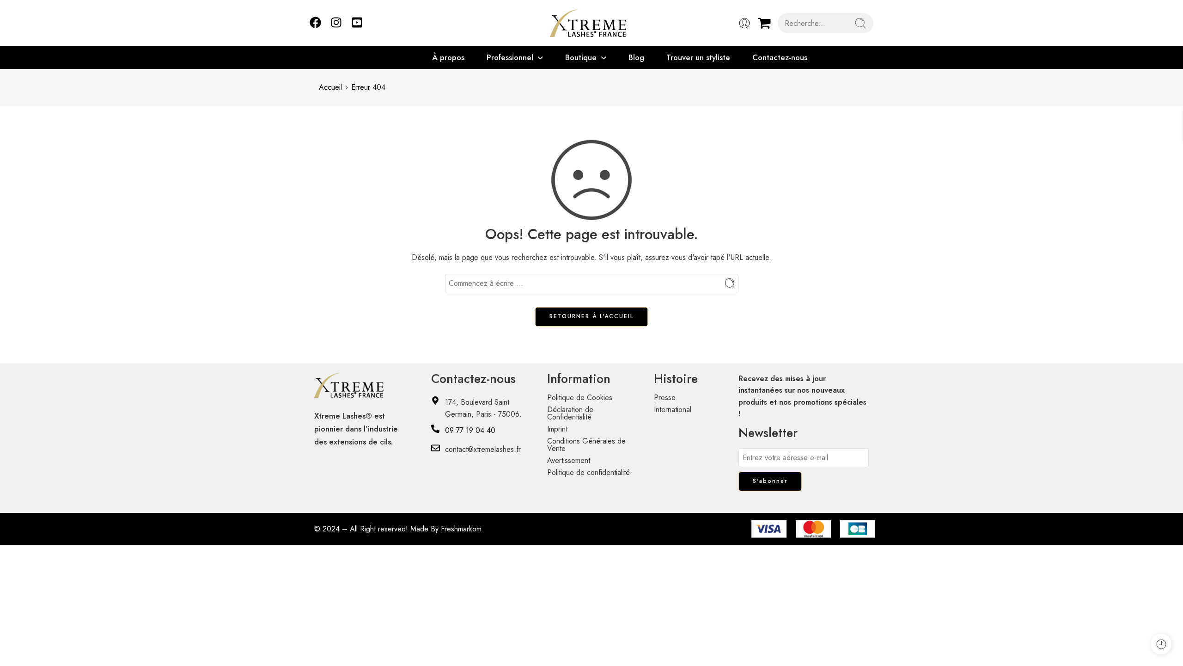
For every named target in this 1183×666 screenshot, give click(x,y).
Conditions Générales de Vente (586, 445)
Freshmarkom (461, 529)
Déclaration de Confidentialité (570, 413)
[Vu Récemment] (1161, 644)
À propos (448, 57)
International (672, 409)
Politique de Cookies (579, 397)
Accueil (330, 87)
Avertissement (568, 460)
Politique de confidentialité (588, 472)
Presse (665, 397)
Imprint (557, 429)
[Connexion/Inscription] (744, 23)
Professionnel (510, 57)
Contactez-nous (779, 57)
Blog (636, 57)
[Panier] (764, 23)
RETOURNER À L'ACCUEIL (591, 316)
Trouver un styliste (698, 57)
